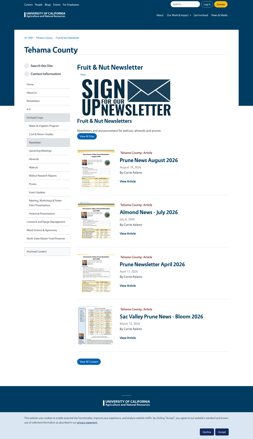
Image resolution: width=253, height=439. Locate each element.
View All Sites (87, 136)
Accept (222, 432)
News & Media (219, 15)
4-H (29, 109)
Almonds (34, 159)
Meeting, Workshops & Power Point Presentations (45, 203)
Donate (221, 4)
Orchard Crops (35, 117)
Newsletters (33, 101)
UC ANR (28, 37)
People (38, 4)
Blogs (48, 4)
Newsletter (35, 142)
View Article (128, 181)
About (160, 15)
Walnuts (33, 167)
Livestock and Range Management (46, 221)
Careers (28, 4)
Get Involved (201, 15)
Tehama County (44, 37)
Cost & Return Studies (41, 134)
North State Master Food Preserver (46, 238)
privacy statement (87, 422)
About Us (32, 92)
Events (56, 4)
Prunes (32, 184)
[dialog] (126, 425)
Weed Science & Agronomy (42, 230)
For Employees (71, 4)
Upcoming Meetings (40, 150)
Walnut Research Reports (43, 175)
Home (30, 84)
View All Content (89, 361)
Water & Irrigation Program (44, 125)
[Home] (44, 15)
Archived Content (36, 251)
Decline (207, 432)
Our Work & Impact (177, 15)
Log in (207, 4)
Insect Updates (37, 192)
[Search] (198, 4)
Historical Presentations (42, 213)
